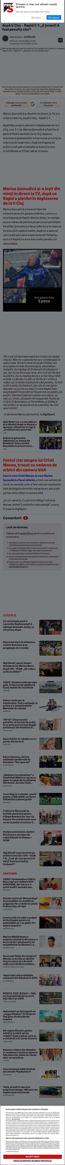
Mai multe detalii (16, 1119)
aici (32, 1128)
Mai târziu (36, 17)
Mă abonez (53, 17)
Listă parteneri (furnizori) (12, 1151)
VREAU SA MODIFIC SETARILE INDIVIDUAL (32, 1161)
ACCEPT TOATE (32, 1157)
